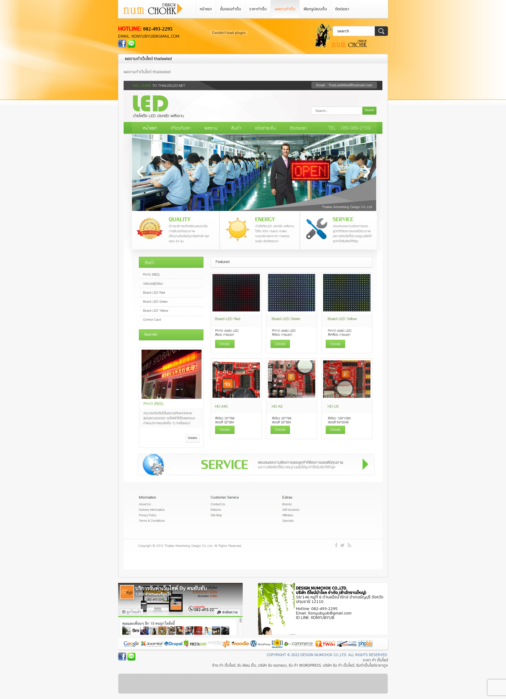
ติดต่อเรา (342, 9)
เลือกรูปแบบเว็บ (315, 9)
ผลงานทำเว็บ (285, 9)
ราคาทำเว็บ (258, 9)
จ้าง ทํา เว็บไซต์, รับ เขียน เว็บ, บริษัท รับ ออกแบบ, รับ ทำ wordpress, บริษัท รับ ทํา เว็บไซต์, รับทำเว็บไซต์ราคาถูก (300, 665)
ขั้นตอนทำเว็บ (230, 9)
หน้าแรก (206, 9)
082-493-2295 (158, 29)
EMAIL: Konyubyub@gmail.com (148, 36)
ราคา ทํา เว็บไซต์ (375, 660)
